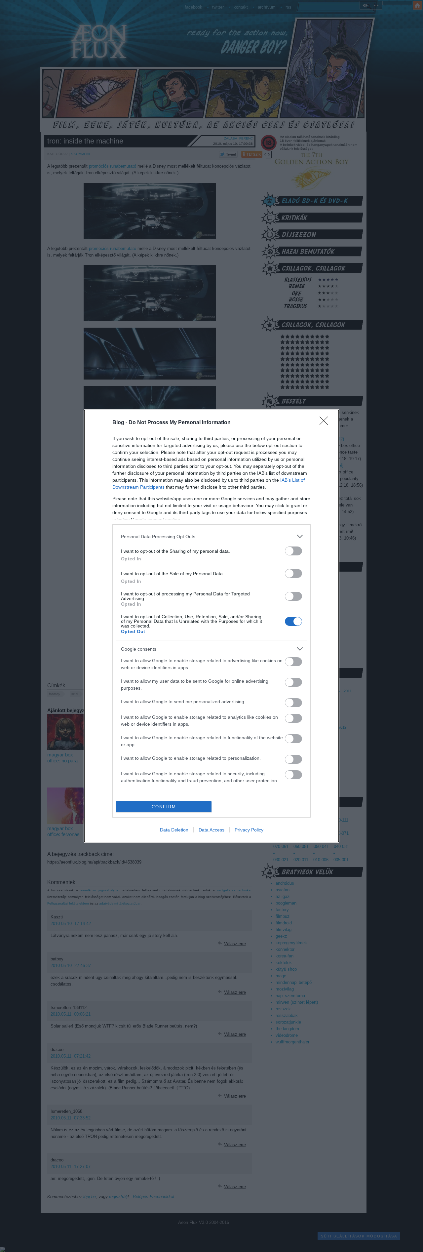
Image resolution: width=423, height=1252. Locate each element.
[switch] (293, 550)
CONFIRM (164, 806)
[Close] (326, 423)
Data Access (211, 829)
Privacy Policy (249, 829)
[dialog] (211, 626)
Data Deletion (174, 829)
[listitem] (211, 536)
